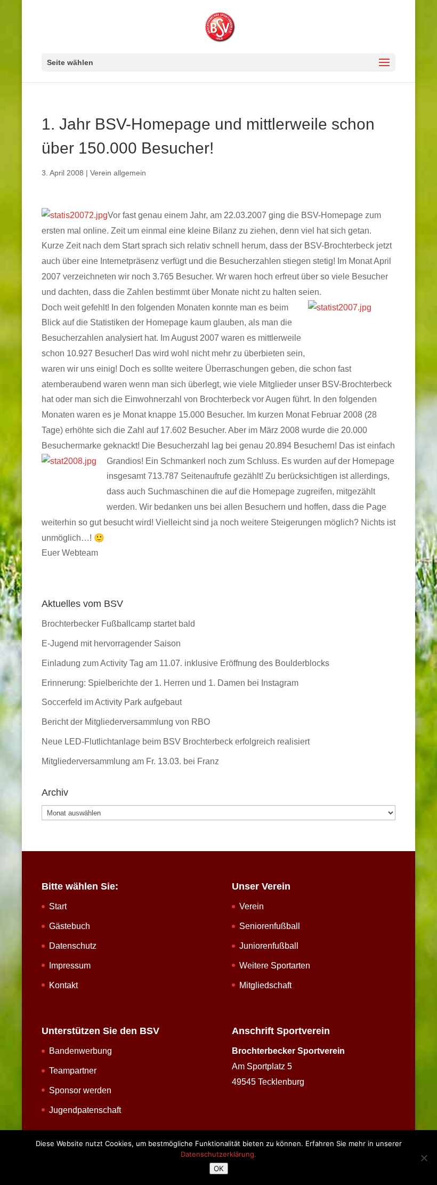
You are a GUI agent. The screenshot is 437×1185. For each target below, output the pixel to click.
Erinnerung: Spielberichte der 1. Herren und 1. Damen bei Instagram (170, 682)
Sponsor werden (80, 1090)
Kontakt (63, 985)
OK (219, 1168)
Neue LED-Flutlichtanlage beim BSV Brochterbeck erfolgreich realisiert (176, 741)
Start (58, 906)
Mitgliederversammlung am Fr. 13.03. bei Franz (130, 761)
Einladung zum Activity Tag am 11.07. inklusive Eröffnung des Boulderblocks (185, 663)
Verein (251, 906)
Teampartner (72, 1070)
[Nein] (423, 1157)
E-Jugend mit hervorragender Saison (111, 643)
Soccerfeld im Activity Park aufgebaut (112, 702)
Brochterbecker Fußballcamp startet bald (118, 623)
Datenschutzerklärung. (218, 1154)
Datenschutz (72, 945)
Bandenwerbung (80, 1050)
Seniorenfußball (269, 926)
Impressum (70, 965)
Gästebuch (69, 926)
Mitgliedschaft (265, 985)
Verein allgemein (118, 173)
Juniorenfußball (268, 945)
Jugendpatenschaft (85, 1110)
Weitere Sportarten (274, 965)
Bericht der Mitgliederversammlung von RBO (126, 721)
